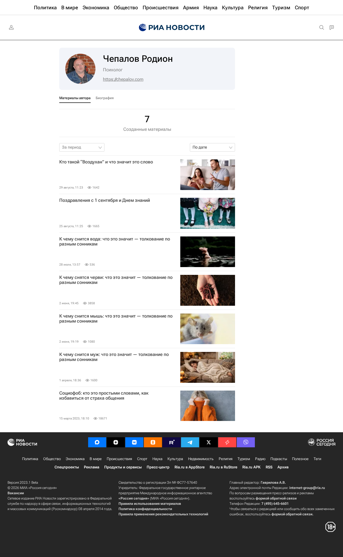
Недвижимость (201, 459)
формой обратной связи (276, 498)
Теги (317, 459)
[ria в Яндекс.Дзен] (116, 442)
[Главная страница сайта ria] (171, 27)
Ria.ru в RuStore (223, 467)
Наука (157, 459)
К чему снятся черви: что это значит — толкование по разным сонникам (116, 280)
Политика (30, 459)
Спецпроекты (66, 467)
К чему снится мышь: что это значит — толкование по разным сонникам (116, 319)
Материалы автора (75, 98)
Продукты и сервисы (123, 467)
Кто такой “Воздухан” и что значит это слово (106, 161)
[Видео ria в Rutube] (171, 442)
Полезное (300, 459)
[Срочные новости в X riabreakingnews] (227, 442)
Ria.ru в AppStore (190, 467)
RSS (269, 467)
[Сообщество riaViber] (246, 442)
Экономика (75, 459)
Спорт (142, 459)
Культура (175, 459)
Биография (105, 98)
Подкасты (278, 459)
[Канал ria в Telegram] (190, 442)
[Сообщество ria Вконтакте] (134, 442)
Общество (52, 459)
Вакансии (16, 493)
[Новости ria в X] (209, 442)
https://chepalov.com (123, 79)
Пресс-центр (158, 467)
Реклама (91, 467)
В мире (96, 459)
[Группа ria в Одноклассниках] (153, 442)
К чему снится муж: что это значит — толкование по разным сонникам (114, 357)
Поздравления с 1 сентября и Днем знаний (104, 200)
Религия (226, 459)
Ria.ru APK (251, 467)
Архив (283, 467)
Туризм (244, 459)
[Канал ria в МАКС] (97, 442)
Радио (260, 459)
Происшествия (119, 459)
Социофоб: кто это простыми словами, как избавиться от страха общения (103, 396)
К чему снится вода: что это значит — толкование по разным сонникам (114, 241)
